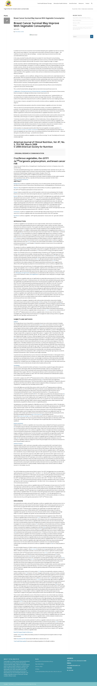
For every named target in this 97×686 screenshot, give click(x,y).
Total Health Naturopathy (20, 641)
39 (36, 549)
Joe (35, 20)
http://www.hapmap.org (37, 414)
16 (34, 243)
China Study (21, 634)
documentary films (21, 638)
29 (39, 302)
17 (37, 250)
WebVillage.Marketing (31, 684)
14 (53, 241)
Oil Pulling (75, 25)
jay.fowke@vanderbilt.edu (22, 179)
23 (53, 260)
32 (40, 325)
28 (54, 260)
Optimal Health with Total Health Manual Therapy (82, 17)
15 (26, 243)
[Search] (91, 3)
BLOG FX (30, 20)
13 (29, 241)
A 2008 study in (17, 91)
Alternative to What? (76, 22)
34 (63, 393)
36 (17, 438)
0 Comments (24, 20)
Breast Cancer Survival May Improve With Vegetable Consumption (39, 18)
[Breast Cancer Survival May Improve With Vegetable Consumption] (7, 21)
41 (50, 578)
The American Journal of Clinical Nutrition (31, 91)
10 (15, 238)
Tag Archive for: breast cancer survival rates (16, 9)
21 (42, 379)
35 (14, 426)
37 (40, 528)
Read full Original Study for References (23, 632)
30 (60, 303)
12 (36, 524)
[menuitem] (44, 3)
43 (21, 601)
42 (20, 601)
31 (48, 310)
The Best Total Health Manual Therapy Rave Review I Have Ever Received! (48, 671)
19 (54, 255)
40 (40, 571)
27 (56, 554)
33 (14, 337)
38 (34, 549)
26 (46, 552)
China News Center (19, 31)
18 (18, 252)
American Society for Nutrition (37, 146)
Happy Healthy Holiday (77, 20)
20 (36, 259)
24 (33, 549)
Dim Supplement (34, 274)
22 (38, 259)
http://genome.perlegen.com (24, 416)
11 (50, 517)
